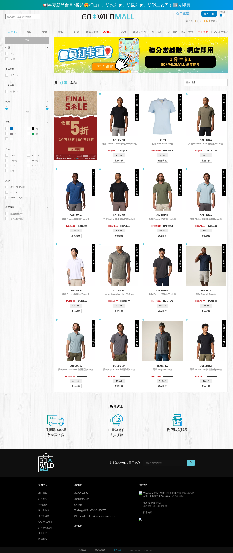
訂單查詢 (42, 498)
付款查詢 (42, 504)
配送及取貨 (43, 510)
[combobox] (206, 82)
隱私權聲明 (100, 550)
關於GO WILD (81, 493)
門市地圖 (147, 512)
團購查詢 (42, 538)
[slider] (6, 109)
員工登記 (117, 550)
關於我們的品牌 (81, 498)
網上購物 (42, 493)
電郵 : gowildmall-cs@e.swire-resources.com (96, 516)
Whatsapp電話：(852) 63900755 (90, 510)
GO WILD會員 (45, 521)
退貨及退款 (43, 516)
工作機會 (78, 504)
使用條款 (83, 550)
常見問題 (42, 533)
